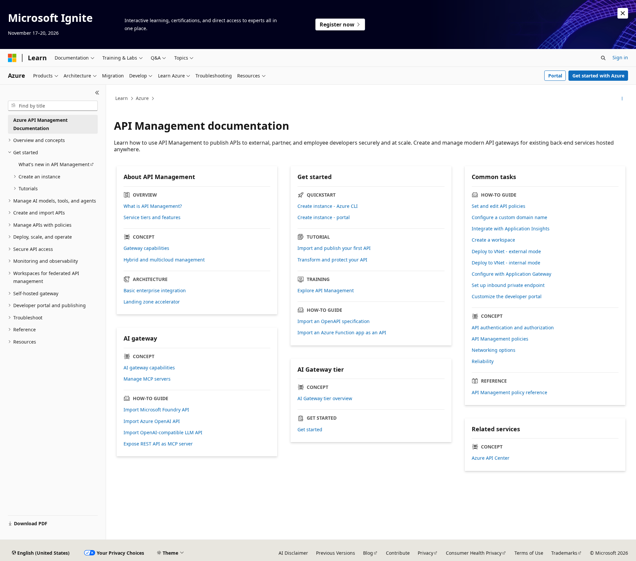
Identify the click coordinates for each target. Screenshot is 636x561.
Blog (368, 553)
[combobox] (53, 106)
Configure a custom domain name (509, 217)
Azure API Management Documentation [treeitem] (40, 124)
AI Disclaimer (293, 553)
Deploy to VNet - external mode (506, 252)
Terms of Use (528, 553)
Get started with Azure (598, 75)
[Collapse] (97, 92)
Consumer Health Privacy (474, 553)
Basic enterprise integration (155, 291)
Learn (121, 98)
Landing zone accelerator (152, 302)
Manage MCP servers (147, 379)
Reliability (483, 361)
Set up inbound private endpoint (508, 285)
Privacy (425, 553)
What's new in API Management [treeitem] (54, 164)
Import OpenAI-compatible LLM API (163, 433)
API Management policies (500, 339)
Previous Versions (335, 553)
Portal (555, 75)
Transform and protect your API (332, 260)
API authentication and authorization (513, 328)
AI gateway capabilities (149, 368)
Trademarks (564, 553)
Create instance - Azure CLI (327, 206)
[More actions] (622, 98)
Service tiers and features (152, 217)
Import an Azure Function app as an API (341, 333)
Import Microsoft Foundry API (156, 410)
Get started (309, 430)
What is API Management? (153, 206)
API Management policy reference (509, 393)
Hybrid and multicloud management (164, 260)
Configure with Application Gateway (511, 274)
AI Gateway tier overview (324, 398)
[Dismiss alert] (622, 13)
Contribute (398, 553)
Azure (142, 98)
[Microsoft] (12, 58)
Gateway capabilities (146, 248)
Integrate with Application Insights (511, 229)
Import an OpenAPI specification (333, 321)
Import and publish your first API (334, 248)
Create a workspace (493, 240)
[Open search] (603, 58)
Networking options (493, 350)
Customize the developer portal (507, 297)
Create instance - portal (323, 217)
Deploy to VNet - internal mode (506, 263)
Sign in (620, 57)
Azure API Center (490, 458)
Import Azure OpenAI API (152, 421)
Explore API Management (325, 291)
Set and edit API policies (498, 206)
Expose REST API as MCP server (158, 444)
